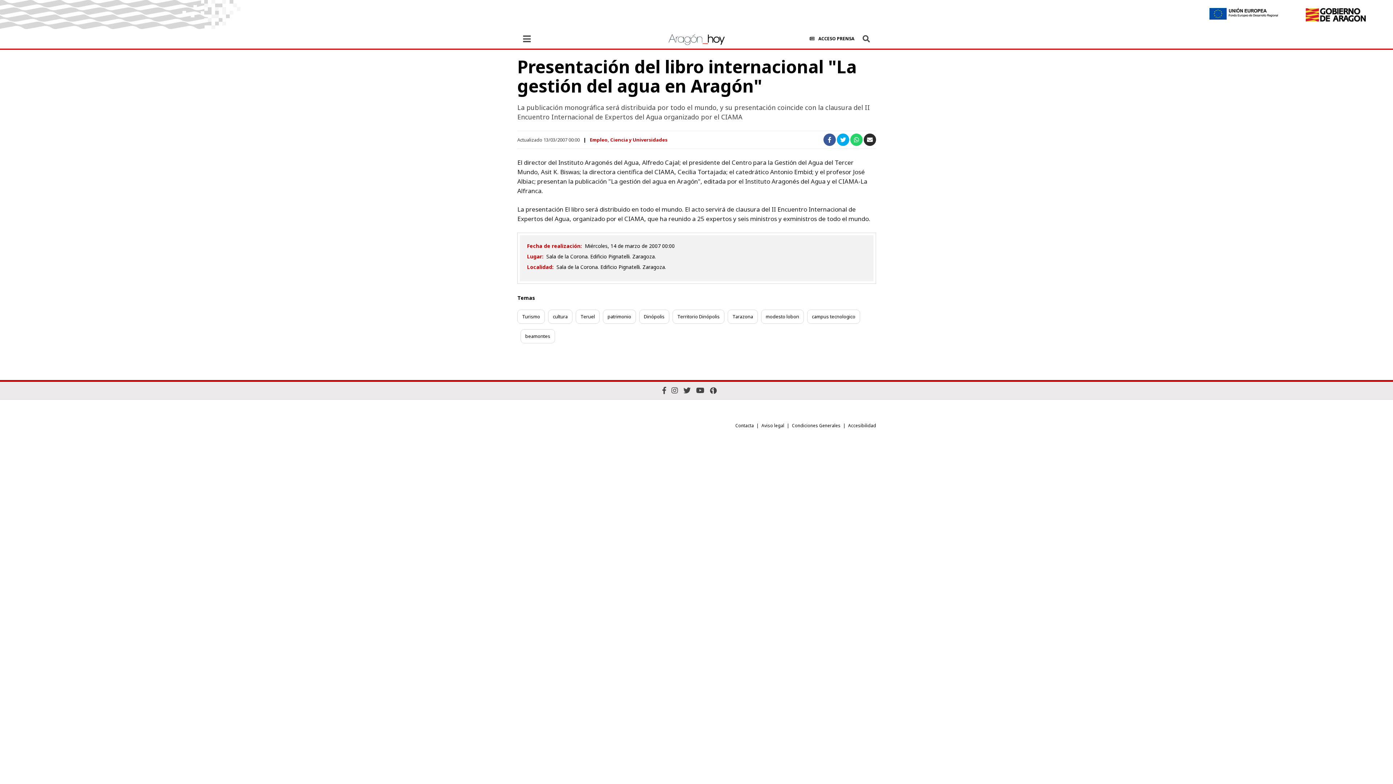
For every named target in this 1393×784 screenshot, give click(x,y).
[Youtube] (700, 390)
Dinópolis (654, 316)
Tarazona (742, 316)
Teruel (587, 316)
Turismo (531, 316)
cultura (560, 316)
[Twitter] (687, 390)
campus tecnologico (833, 316)
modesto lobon (782, 316)
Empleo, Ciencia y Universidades (628, 140)
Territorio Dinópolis (698, 316)
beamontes (537, 336)
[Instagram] (674, 390)
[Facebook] (664, 390)
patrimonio (619, 316)
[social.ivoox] (713, 390)
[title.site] (1335, 15)
